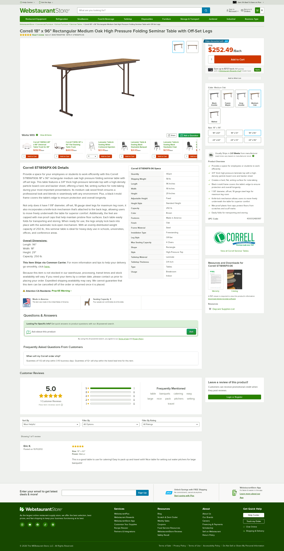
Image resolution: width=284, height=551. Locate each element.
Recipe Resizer (121, 528)
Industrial (231, 19)
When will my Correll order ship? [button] (43, 356)
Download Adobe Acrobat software (222, 299)
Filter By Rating (149, 420)
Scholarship (207, 528)
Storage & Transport (189, 19)
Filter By (86, 420)
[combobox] (139, 10)
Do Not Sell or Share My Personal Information (243, 546)
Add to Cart (32, 156)
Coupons (162, 524)
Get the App (46, 2)
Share (173, 135)
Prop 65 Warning (61, 290)
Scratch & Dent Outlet (168, 517)
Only (210, 45)
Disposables (147, 19)
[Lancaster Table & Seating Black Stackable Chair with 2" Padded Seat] (166, 149)
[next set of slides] (199, 149)
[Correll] (234, 238)
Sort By (25, 420)
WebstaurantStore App (124, 521)
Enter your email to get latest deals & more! (38, 493)
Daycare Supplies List (233, 309)
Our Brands (207, 517)
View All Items (46, 135)
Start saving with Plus (184, 495)
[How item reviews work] (62, 405)
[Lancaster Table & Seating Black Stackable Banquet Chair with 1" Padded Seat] (134, 149)
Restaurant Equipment (36, 19)
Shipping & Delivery (255, 531)
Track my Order (254, 521)
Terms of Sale (165, 546)
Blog (160, 514)
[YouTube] (30, 524)
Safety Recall (163, 535)
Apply (258, 70)
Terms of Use (123, 339)
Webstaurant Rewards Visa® (230, 71)
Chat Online (251, 527)
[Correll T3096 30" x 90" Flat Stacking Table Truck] (69, 149)
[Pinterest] (53, 524)
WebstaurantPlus (121, 514)
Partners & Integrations (124, 531)
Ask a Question (191, 135)
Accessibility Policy (211, 546)
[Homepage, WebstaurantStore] (45, 10)
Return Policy (208, 535)
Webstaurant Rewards (124, 517)
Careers (206, 521)
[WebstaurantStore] (57, 509)
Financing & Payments (212, 524)
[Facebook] (37, 524)
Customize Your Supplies (125, 524)
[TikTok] (45, 524)
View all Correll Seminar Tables (235, 251)
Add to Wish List (234, 78)
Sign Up (142, 492)
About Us (206, 514)
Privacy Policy (138, 339)
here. (47, 266)
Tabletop (128, 19)
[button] (178, 47)
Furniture (166, 19)
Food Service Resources (169, 528)
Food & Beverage (106, 19)
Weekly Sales (164, 521)
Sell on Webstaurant (211, 531)
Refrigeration (62, 19)
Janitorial (213, 19)
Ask (191, 331)
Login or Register (234, 397)
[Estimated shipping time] (253, 156)
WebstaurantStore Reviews (170, 531)
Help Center (27, 2)
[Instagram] (22, 524)
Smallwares (83, 19)
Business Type (251, 19)
